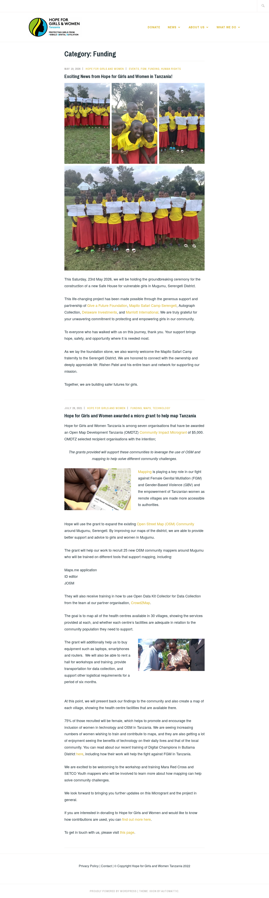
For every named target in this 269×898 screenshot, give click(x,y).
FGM (144, 69)
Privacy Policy (89, 866)
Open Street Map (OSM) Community (165, 523)
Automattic (170, 891)
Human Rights (171, 69)
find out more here (136, 819)
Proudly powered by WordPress (113, 891)
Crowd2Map (140, 602)
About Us (197, 27)
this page (127, 832)
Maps (147, 408)
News (172, 27)
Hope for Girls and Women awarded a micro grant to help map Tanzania (130, 415)
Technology (161, 408)
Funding (154, 69)
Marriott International (142, 312)
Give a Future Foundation (107, 305)
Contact (106, 866)
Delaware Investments (99, 312)
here (79, 753)
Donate (154, 27)
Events (134, 69)
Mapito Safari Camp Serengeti (153, 305)
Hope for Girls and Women (105, 69)
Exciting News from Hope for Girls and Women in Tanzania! (118, 76)
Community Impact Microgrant (163, 432)
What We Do (226, 27)
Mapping (145, 471)
